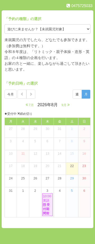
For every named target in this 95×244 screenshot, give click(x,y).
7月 (31, 105)
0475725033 (81, 5)
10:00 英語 (47, 204)
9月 (64, 105)
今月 (10, 94)
